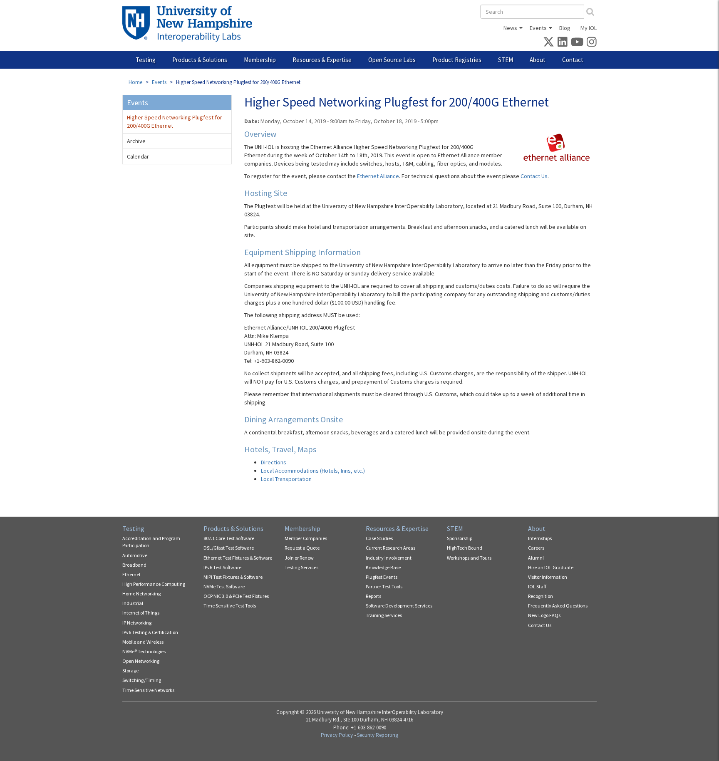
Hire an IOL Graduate (550, 567)
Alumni (536, 558)
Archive (136, 141)
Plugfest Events (381, 577)
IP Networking (136, 623)
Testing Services (301, 567)
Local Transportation (286, 479)
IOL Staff (537, 586)
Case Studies (379, 538)
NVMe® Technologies (144, 651)
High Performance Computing (153, 584)
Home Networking (141, 593)
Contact (572, 60)
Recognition (540, 596)
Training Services (384, 615)
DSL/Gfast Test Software (228, 548)
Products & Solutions (199, 60)
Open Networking (140, 661)
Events (538, 28)
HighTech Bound (464, 548)
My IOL (588, 28)
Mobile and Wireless (143, 642)
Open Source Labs (392, 60)
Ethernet (131, 574)
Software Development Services (399, 605)
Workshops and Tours (469, 558)
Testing (146, 60)
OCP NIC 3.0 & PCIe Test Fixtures (236, 596)
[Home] (190, 24)
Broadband (134, 565)
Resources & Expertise (322, 60)
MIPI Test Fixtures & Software (233, 577)
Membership (260, 60)
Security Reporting (377, 735)
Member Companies (306, 538)
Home (135, 82)
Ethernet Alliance (378, 176)
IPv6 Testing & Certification (150, 632)
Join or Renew (299, 558)
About (537, 60)
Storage (130, 670)
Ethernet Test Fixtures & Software (237, 558)
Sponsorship (459, 538)
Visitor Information (547, 577)
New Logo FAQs (544, 615)
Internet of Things (140, 613)
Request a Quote (302, 548)
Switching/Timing (141, 680)
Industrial (132, 603)
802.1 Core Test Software (228, 538)
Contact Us (534, 176)
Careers (536, 548)
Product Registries (456, 60)
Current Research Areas (390, 548)
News (510, 28)
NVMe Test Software (224, 586)
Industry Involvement (389, 558)
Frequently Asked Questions (558, 605)
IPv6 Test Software (222, 567)
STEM (505, 60)
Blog (564, 28)
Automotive (134, 555)
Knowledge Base (383, 567)
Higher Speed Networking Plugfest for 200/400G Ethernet (174, 121)
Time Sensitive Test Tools (229, 605)
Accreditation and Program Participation (151, 541)
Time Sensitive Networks (148, 690)
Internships (540, 538)
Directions (273, 462)
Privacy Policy (337, 735)
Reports (373, 596)
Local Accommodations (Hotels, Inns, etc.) (313, 470)
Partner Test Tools (384, 586)
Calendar (138, 156)
